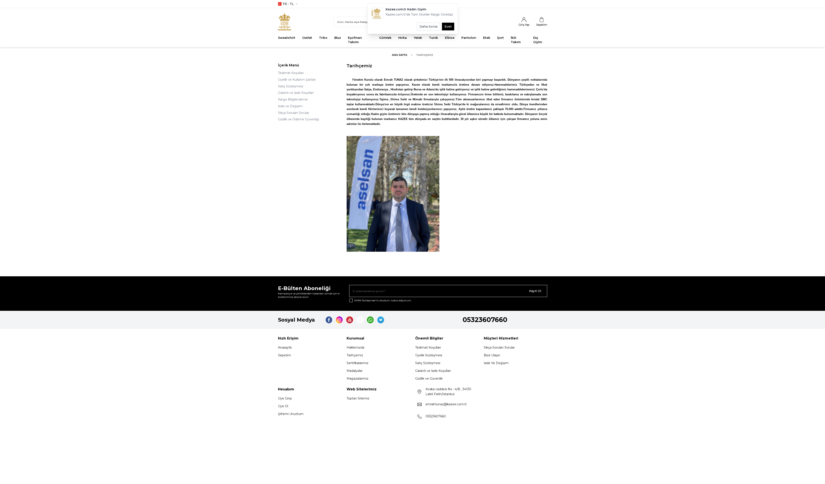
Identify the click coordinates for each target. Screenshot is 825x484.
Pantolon (468, 38)
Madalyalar (355, 371)
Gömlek (385, 38)
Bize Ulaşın (492, 355)
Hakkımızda (355, 347)
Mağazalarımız (357, 378)
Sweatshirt (286, 38)
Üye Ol (283, 406)
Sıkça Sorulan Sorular (293, 113)
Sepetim (284, 355)
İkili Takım (516, 40)
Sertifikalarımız (357, 363)
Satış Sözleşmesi (290, 86)
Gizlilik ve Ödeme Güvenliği (298, 119)
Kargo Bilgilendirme (293, 99)
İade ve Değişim (290, 106)
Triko (323, 38)
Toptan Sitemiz (358, 398)
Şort (500, 38)
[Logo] (289, 21)
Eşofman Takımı (355, 40)
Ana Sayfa (399, 55)
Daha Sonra (428, 26)
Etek (486, 38)
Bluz (337, 38)
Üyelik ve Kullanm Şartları (297, 80)
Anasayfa (285, 347)
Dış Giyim (537, 40)
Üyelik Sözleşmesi (428, 355)
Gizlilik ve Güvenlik (429, 378)
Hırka (402, 38)
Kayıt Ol (535, 291)
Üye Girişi (285, 398)
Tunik (433, 38)
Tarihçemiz (355, 355)
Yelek (418, 38)
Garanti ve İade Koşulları (296, 93)
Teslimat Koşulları (291, 73)
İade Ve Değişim (496, 363)
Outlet (307, 38)
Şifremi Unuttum (290, 414)
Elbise (449, 38)
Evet (448, 26)
